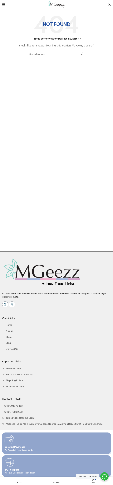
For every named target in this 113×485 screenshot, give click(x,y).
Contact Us (12, 348)
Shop (9, 336)
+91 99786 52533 (13, 411)
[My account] (109, 4)
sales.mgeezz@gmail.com (20, 417)
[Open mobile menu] (4, 4)
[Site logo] (56, 4)
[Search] (82, 54)
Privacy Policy (13, 368)
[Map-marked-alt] (12, 304)
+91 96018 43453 (13, 405)
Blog (8, 342)
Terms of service (15, 386)
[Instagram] (5, 304)
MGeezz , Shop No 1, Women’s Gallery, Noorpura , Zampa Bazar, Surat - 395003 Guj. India (54, 423)
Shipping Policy (14, 380)
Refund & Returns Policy (19, 374)
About (9, 330)
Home (9, 324)
